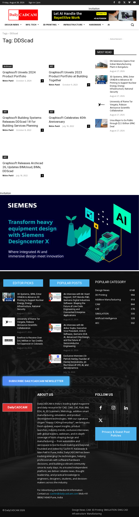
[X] (124, 3)
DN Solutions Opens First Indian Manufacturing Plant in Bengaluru (122, 64)
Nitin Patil (8, 80)
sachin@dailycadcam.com (64, 493)
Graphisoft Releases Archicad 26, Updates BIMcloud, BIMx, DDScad (23, 167)
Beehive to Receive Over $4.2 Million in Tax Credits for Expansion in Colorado (30, 340)
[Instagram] (119, 3)
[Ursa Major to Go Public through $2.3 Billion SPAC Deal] (101, 123)
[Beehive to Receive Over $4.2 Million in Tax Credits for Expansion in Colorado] (9, 340)
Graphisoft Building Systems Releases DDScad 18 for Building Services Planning (22, 121)
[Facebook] (114, 3)
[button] (132, 25)
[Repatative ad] (94, 15)
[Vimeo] (129, 3)
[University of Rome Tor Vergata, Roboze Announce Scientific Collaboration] (101, 104)
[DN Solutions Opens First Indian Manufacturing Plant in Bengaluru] (101, 64)
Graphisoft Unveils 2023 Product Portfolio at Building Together (68, 76)
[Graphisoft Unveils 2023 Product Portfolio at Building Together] (69, 57)
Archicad (8, 66)
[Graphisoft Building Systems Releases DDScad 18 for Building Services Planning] (23, 103)
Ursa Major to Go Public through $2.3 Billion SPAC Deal (122, 123)
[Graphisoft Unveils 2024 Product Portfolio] (23, 57)
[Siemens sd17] (69, 269)
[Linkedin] (126, 408)
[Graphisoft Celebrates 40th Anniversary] (69, 103)
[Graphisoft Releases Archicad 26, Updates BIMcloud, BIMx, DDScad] (23, 148)
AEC (51, 66)
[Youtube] (134, 3)
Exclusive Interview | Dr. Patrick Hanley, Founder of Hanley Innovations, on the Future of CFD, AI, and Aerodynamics (76, 362)
